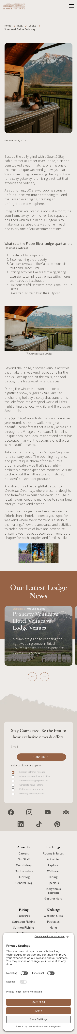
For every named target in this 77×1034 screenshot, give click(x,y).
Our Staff (24, 859)
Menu (53, 927)
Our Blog (24, 877)
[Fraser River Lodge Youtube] (48, 812)
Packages (23, 916)
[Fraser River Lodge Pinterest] (57, 824)
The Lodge (53, 847)
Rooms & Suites (53, 853)
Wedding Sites (53, 916)
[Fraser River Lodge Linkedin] (21, 824)
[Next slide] (44, 676)
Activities (53, 859)
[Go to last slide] (32, 676)
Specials (53, 883)
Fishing (24, 910)
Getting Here (53, 898)
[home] (14, 6)
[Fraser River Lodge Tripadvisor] (66, 812)
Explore (53, 865)
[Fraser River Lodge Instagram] (29, 812)
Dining (53, 877)
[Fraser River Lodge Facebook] (11, 812)
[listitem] (38, 636)
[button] (71, 6)
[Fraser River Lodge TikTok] (39, 824)
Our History (24, 865)
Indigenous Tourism (53, 891)
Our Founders (24, 871)
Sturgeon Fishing (23, 922)
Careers (24, 853)
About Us (23, 847)
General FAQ (23, 883)
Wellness (53, 871)
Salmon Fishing (23, 927)
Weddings (53, 910)
